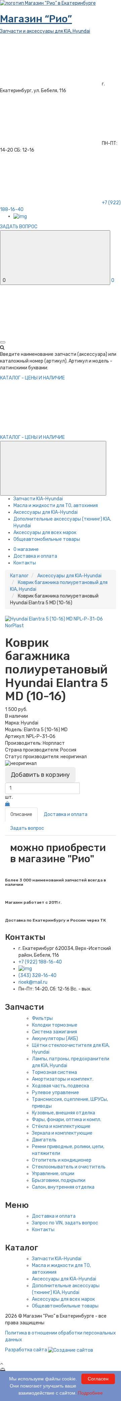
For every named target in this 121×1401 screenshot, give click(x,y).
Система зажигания (54, 1032)
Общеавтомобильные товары (46, 539)
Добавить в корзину (40, 774)
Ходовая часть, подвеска (60, 1086)
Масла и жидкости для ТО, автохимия (55, 505)
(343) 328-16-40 (37, 975)
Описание (21, 814)
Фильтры (42, 1018)
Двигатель (44, 1140)
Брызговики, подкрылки (58, 1180)
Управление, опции (53, 1174)
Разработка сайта (26, 1350)
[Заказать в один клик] (7, 804)
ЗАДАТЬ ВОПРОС (18, 227)
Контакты (24, 563)
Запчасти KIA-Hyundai (38, 499)
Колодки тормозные (54, 1025)
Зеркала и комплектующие (62, 1133)
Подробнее (90, 1393)
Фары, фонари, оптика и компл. (66, 1119)
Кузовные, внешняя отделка (63, 1113)
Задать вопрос (27, 828)
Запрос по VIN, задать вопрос (65, 1223)
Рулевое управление (55, 1092)
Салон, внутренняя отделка (63, 1187)
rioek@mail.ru (32, 982)
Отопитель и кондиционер (61, 1160)
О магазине (26, 549)
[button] (53, 468)
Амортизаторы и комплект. (62, 1079)
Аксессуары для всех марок (44, 532)
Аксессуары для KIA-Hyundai (45, 512)
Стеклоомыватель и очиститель (69, 1167)
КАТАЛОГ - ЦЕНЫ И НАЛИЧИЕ (32, 437)
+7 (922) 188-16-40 (40, 962)
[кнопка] (2, 342)
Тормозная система (54, 1072)
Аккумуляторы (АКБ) (55, 1038)
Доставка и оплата (35, 556)
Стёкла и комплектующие (61, 1126)
